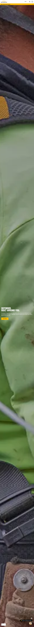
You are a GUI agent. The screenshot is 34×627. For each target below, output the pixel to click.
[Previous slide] (2, 624)
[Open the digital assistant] (30, 623)
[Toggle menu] (32, 1)
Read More (4, 318)
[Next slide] (5, 624)
